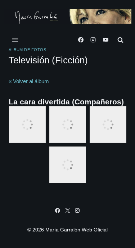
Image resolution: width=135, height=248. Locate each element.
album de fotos (27, 50)
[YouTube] (105, 40)
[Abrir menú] (15, 39)
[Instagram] (93, 40)
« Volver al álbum (29, 81)
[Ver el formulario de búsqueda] (120, 40)
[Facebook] (80, 40)
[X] (67, 210)
